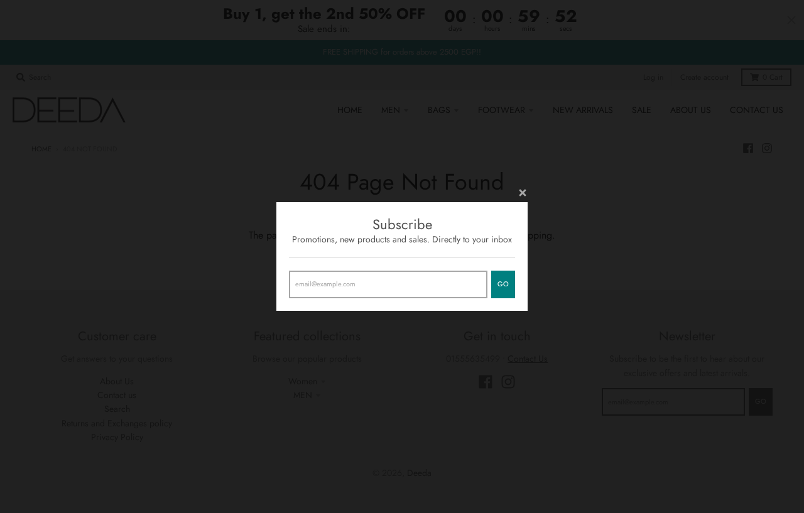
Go (503, 284)
